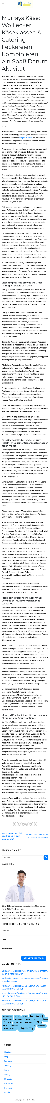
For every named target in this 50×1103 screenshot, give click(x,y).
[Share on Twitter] (23, 824)
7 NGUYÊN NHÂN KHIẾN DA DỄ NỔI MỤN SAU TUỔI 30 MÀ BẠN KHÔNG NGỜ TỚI (24, 987)
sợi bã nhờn (41, 1025)
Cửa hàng (8, 1061)
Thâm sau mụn (9, 1029)
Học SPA (19, 1019)
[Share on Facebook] (19, 824)
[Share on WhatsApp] (14, 824)
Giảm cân (7, 1019)
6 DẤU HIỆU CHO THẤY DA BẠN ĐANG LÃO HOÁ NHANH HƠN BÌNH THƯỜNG (25, 980)
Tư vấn (7, 1092)
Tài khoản (8, 1079)
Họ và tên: (6, 930)
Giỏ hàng (7, 1066)
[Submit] (46, 857)
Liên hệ (7, 1074)
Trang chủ (8, 1088)
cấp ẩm (17, 1017)
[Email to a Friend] (27, 824)
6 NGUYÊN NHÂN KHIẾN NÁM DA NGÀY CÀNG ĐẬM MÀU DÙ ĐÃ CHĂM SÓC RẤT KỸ (25, 972)
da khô (25, 1017)
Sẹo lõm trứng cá (16, 1025)
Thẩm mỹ (26, 1028)
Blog (6, 1057)
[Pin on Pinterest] (31, 824)
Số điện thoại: (7, 948)
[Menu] (3, 4)
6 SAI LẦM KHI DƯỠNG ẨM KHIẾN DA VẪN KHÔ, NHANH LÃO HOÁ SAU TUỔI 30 (25, 994)
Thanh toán (8, 1083)
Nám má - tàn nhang (23, 1022)
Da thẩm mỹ (36, 1016)
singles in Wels (25, 138)
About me (8, 1052)
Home (6, 1070)
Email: (4, 939)
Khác (28, 1019)
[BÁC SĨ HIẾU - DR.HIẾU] (25, 4)
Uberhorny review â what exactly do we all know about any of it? (12, 836)
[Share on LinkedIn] (35, 824)
